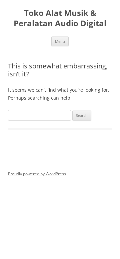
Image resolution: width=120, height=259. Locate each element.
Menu (60, 41)
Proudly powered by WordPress (37, 174)
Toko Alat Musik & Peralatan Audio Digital (60, 18)
